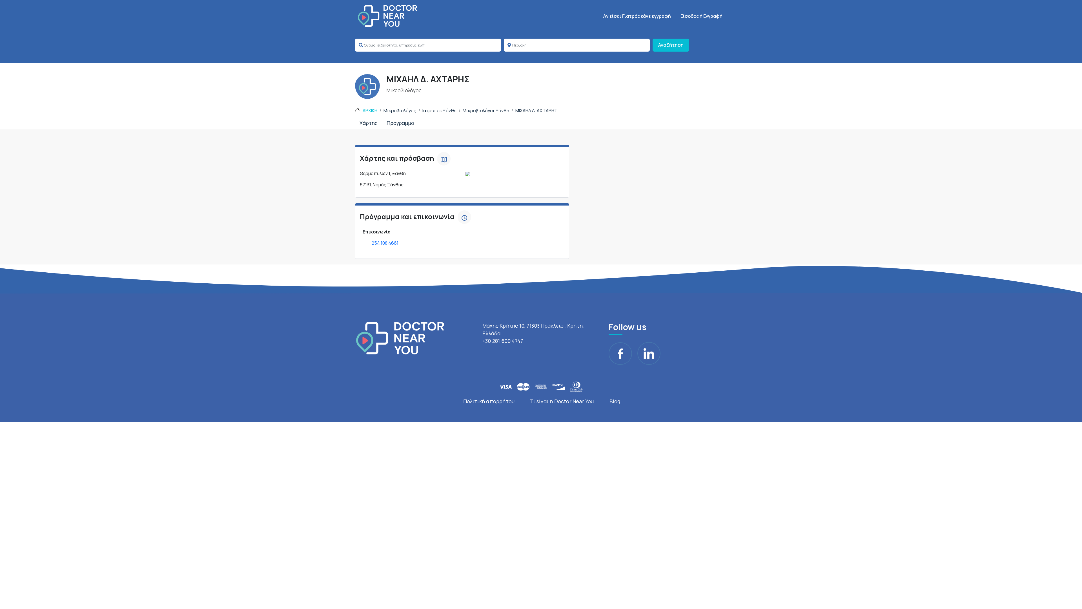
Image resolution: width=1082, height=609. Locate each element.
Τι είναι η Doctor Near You (562, 401)
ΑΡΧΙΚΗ (369, 110)
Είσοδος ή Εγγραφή (701, 16)
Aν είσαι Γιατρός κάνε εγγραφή (637, 16)
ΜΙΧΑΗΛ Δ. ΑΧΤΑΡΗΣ (536, 110)
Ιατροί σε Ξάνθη (439, 110)
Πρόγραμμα (400, 123)
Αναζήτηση (671, 45)
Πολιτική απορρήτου (489, 401)
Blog (614, 401)
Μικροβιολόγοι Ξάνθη (486, 110)
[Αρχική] (387, 16)
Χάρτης (369, 123)
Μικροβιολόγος (399, 110)
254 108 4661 (385, 243)
